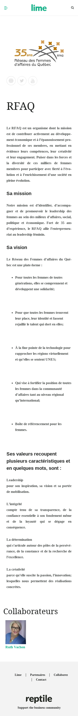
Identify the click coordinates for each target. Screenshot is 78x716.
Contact (41, 679)
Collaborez (61, 675)
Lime (18, 675)
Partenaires (37, 675)
